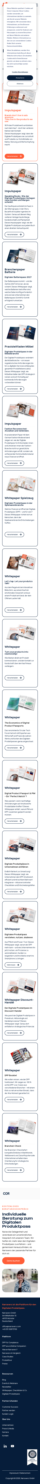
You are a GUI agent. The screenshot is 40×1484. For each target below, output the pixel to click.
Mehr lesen (11, 965)
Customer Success (10, 1407)
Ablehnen (20, 84)
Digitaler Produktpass (11, 1394)
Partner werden (8, 1410)
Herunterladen (12, 156)
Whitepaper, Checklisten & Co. (14, 1390)
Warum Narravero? (9, 1349)
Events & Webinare (10, 1383)
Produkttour (7, 1360)
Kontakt (5, 1435)
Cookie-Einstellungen (20, 72)
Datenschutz (25, 1473)
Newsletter (6, 1387)
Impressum (14, 1473)
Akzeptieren (20, 78)
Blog (4, 1380)
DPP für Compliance (10, 1342)
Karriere (5, 1432)
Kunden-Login (7, 1414)
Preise (5, 1363)
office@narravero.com (11, 1326)
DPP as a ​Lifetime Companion (14, 1346)
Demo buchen (13, 1260)
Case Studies (7, 1356)
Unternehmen (8, 1425)
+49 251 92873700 (9, 1329)
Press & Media (8, 1428)
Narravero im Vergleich (11, 1353)
